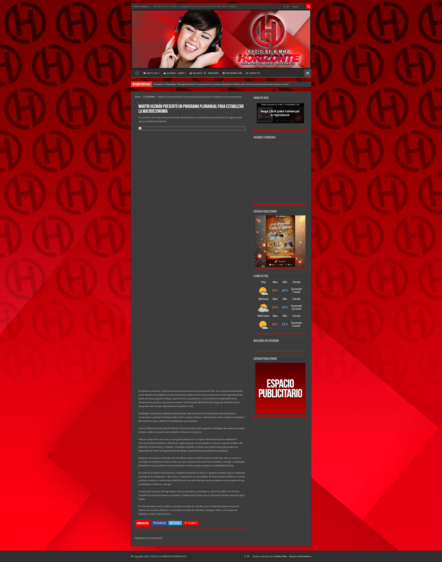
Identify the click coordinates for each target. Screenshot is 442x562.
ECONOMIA (149, 96)
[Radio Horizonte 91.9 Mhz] (221, 39)
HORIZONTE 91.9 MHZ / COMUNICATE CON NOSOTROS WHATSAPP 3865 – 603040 (196, 6)
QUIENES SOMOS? (176, 73)
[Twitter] (287, 7)
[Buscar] (308, 6)
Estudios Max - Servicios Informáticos (292, 556)
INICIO (137, 72)
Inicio (138, 96)
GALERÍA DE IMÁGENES (206, 73)
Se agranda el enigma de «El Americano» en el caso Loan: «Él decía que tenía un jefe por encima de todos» (203, 84)
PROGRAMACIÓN (233, 73)
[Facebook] (285, 7)
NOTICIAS (152, 73)
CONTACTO (254, 73)
